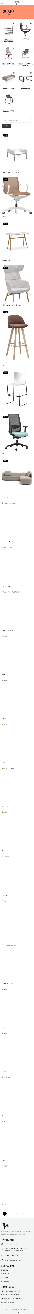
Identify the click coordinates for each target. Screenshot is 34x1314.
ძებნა (6, 126)
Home (4, 15)
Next (28, 1214)
